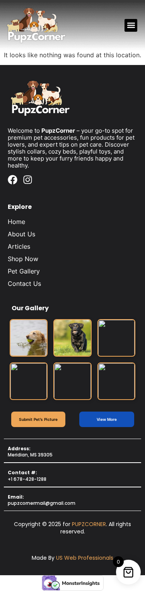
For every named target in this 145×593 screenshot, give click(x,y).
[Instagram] (27, 180)
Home (16, 222)
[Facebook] (12, 180)
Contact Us (24, 283)
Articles (19, 246)
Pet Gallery (24, 271)
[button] (131, 25)
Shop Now (23, 259)
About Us (21, 234)
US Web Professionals (84, 558)
